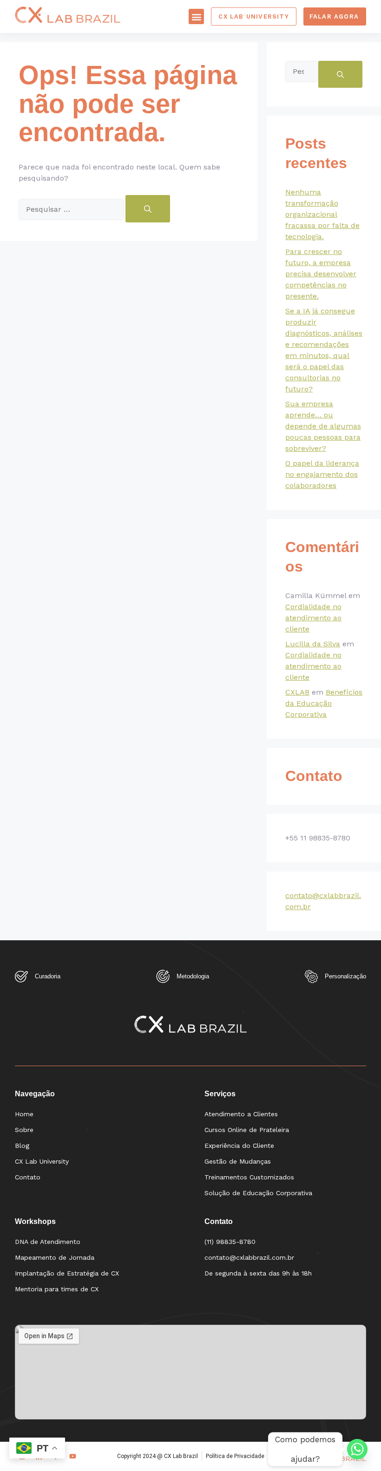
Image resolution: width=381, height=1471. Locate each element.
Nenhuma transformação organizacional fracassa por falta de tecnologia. (322, 214)
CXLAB (297, 692)
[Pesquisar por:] (72, 209)
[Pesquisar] (147, 208)
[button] (196, 16)
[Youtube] (73, 1456)
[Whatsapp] (357, 1449)
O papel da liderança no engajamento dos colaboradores (322, 474)
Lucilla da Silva (312, 643)
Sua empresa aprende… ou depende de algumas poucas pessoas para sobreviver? (323, 426)
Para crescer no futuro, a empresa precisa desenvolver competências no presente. (320, 273)
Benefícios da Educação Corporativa (323, 703)
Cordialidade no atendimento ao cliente (313, 617)
